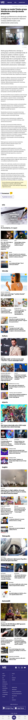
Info (3, 673)
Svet (15, 240)
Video (13, 673)
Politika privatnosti (17, 693)
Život (3, 680)
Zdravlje (4, 682)
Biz (3, 677)
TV (12, 675)
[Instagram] (22, 667)
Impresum (14, 689)
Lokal (3, 696)
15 (11, 193)
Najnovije (9, 2)
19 (12, 629)
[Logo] (2, 2)
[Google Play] (8, 708)
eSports (4, 690)
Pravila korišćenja (16, 691)
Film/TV (2, 357)
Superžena (5, 688)
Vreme (13, 680)
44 (12, 231)
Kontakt (14, 700)
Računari (11, 582)
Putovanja (5, 684)
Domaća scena (4, 439)
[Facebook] (16, 667)
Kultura (4, 686)
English (3, 488)
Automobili (5, 694)
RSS (13, 697)
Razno (2, 226)
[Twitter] (19, 667)
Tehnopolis (5, 692)
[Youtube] (25, 667)
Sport (3, 675)
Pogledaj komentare (7, 197)
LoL (2, 423)
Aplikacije (14, 695)
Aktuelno (3, 308)
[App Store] (19, 708)
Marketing (14, 687)
